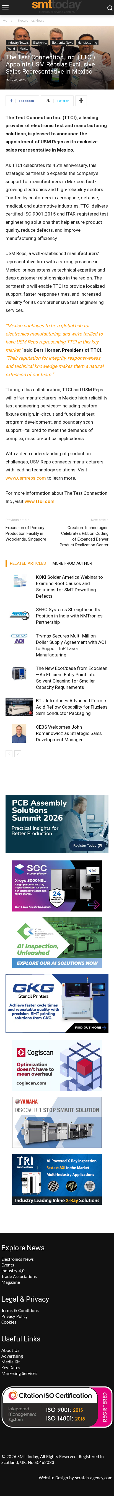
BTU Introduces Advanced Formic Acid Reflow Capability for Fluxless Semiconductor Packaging (72, 707)
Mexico (24, 49)
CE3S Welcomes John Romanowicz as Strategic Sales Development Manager (69, 733)
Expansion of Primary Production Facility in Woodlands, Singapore (26, 533)
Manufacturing (87, 42)
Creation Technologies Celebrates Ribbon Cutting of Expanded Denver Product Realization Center (84, 536)
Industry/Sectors (17, 42)
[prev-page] (9, 753)
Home (7, 20)
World (11, 49)
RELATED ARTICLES (28, 563)
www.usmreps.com (26, 478)
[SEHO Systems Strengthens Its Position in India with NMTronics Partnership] (19, 615)
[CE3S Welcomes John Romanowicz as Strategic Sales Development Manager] (19, 733)
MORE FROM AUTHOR (72, 563)
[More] (81, 100)
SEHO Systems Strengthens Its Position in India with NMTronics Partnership (69, 616)
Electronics (40, 42)
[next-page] (17, 753)
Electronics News (31, 20)
